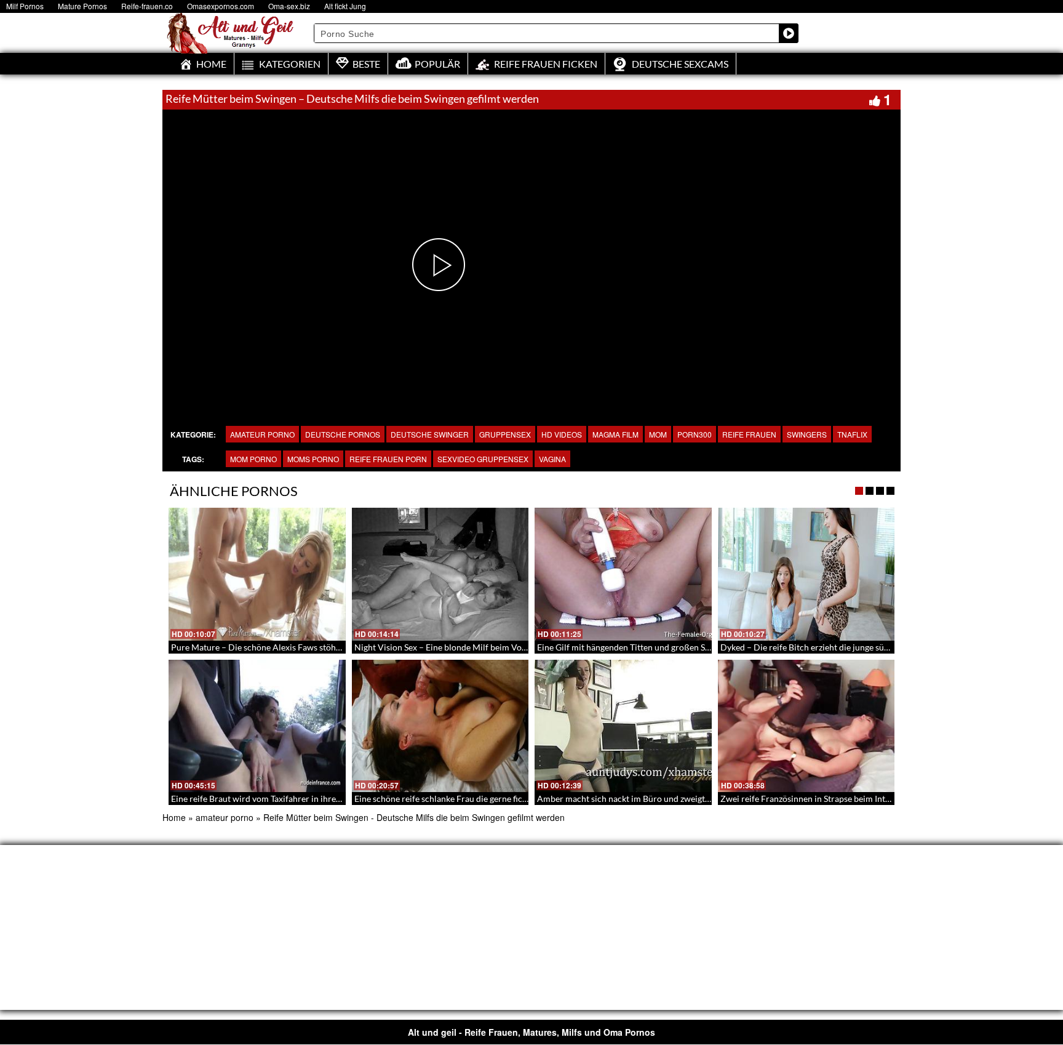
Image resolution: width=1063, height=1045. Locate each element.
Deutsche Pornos (342, 434)
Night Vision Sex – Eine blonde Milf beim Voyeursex (452, 647)
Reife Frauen (749, 434)
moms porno (313, 459)
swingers (807, 434)
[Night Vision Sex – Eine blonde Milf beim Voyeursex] (440, 574)
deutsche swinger (430, 434)
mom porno (253, 459)
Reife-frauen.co (147, 5)
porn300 (694, 434)
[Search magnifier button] (788, 33)
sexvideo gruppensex (482, 459)
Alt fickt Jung (345, 5)
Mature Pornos (82, 5)
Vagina (552, 459)
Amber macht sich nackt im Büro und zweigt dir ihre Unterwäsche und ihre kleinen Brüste (707, 798)
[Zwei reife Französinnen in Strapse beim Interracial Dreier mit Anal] (806, 726)
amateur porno (262, 434)
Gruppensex (505, 434)
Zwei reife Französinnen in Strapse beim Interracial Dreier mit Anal (848, 798)
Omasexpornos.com (220, 5)
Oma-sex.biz (289, 5)
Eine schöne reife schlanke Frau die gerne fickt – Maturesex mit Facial (486, 798)
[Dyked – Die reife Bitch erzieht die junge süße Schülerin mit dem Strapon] (806, 574)
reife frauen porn (388, 459)
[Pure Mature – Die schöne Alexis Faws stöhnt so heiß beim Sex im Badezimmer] (257, 574)
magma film (615, 434)
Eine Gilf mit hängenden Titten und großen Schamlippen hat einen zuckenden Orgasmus (703, 647)
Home (174, 817)
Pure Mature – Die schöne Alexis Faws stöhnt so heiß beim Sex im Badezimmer (321, 647)
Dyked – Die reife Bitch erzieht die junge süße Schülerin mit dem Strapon (858, 647)
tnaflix (852, 434)
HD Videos (561, 434)
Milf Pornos (25, 5)
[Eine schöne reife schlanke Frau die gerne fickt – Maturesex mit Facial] (440, 726)
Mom (658, 434)
